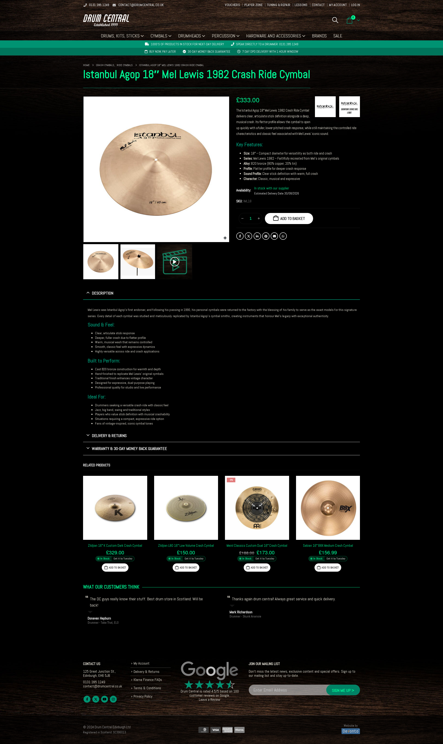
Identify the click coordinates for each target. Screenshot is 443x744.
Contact (318, 5)
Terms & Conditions (147, 688)
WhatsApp (283, 236)
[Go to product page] (115, 508)
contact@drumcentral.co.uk (141, 5)
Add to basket (292, 218)
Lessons (301, 5)
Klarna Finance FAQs (148, 679)
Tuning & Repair (278, 5)
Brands (319, 36)
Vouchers (232, 5)
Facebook (240, 236)
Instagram (113, 699)
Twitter (248, 236)
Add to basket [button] (117, 567)
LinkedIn (257, 236)
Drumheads (189, 36)
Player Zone (253, 5)
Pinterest (265, 236)
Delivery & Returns (146, 671)
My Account (338, 5)
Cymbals (158, 36)
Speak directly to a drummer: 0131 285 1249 (267, 44)
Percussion (223, 36)
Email (274, 236)
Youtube (104, 699)
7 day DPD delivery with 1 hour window (270, 51)
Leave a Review (209, 699)
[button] (335, 20)
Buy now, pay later (162, 51)
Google (224, 695)
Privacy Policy (143, 696)
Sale (337, 36)
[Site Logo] (106, 20)
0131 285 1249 (99, 5)
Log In (355, 5)
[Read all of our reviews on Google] (210, 671)
